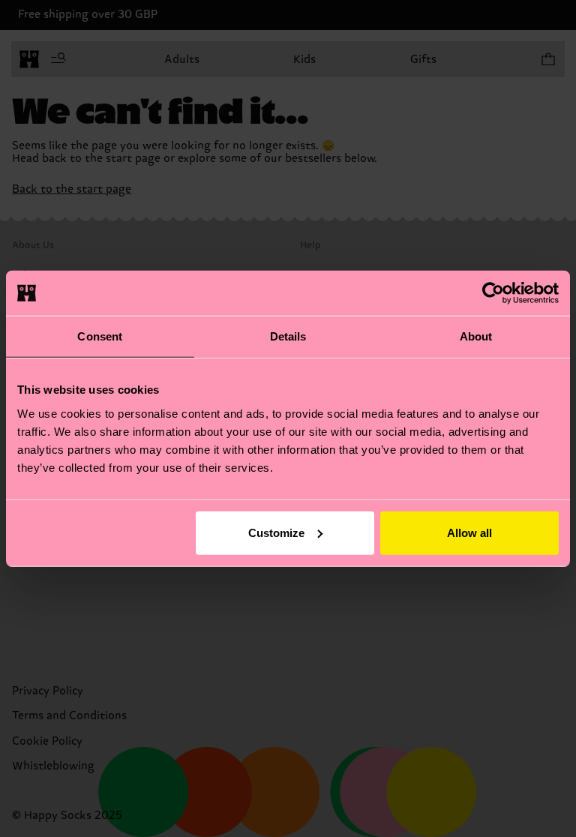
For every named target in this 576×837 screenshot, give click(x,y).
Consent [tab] (99, 336)
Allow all (469, 532)
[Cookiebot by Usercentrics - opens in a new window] (493, 293)
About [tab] (476, 336)
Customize (276, 532)
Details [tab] (288, 336)
